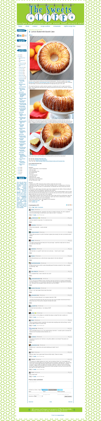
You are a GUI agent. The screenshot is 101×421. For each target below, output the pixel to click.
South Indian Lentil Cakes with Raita (22, 104)
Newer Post (31, 401)
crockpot (18, 189)
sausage (18, 203)
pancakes (18, 199)
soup (23, 205)
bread (25, 184)
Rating (36, 207)
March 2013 (21, 75)
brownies (24, 185)
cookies (24, 188)
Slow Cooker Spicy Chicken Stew (22, 148)
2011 (19, 168)
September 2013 (22, 64)
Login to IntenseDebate (44, 390)
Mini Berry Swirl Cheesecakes (41, 159)
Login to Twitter (60, 390)
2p (36, 305)
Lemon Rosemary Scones (44, 82)
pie (24, 199)
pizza (18, 200)
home (20, 26)
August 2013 (21, 67)
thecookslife (34, 295)
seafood (24, 203)
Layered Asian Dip (22, 86)
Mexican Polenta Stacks (22, 129)
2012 (19, 167)
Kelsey (32, 320)
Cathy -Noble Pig (34, 271)
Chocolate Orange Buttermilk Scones (22, 144)
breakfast (33, 201)
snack (20, 205)
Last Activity (40, 207)
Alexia (18, 183)
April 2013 (21, 73)
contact (34, 26)
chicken (18, 188)
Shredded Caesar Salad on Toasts (22, 136)
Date (33, 207)
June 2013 (21, 70)
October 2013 (21, 63)
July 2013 (21, 68)
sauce (25, 202)
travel (18, 206)
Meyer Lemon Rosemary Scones (21, 125)
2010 (19, 170)
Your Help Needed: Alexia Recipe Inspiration (22, 109)
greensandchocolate (36, 278)
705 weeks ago (36, 352)
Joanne (32, 240)
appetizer (22, 183)
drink (22, 192)
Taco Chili (21, 82)
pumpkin (24, 200)
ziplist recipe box (69, 26)
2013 (19, 56)
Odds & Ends (21, 92)
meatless (23, 196)
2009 (19, 172)
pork (21, 200)
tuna (20, 206)
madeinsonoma (35, 217)
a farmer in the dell (35, 232)
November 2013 (22, 60)
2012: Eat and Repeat (21, 182)
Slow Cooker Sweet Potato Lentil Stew (22, 122)
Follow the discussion (71, 205)
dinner (19, 192)
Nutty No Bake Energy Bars (22, 80)
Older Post (70, 401)
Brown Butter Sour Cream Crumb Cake (22, 118)
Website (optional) (61, 391)
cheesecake (24, 187)
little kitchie (33, 225)
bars (25, 183)
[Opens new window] (30, 35)
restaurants (57, 26)
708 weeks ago (37, 209)
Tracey (32, 209)
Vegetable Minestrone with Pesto (22, 114)
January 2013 (21, 78)
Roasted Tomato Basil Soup (40, 158)
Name (30, 391)
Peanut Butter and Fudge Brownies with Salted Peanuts (22, 95)
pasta (22, 199)
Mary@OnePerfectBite (35, 263)
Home (51, 401)
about (27, 26)
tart (25, 205)
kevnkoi (33, 328)
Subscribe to (31, 396)
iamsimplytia (34, 345)
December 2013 (22, 57)
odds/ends (24, 197)
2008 (19, 173)
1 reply (34, 214)
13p (41, 278)
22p (36, 328)
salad (25, 201)
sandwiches (19, 202)
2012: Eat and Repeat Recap (22, 150)
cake (36, 201)
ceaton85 (34, 305)
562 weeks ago (37, 372)
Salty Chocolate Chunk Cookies (22, 106)
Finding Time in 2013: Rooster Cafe (22, 89)
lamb (17, 196)
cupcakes (22, 189)
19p (38, 295)
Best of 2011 (21, 184)
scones (21, 203)
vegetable (21, 207)
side (18, 205)
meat (20, 196)
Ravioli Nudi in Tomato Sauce (22, 162)
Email (44, 391)
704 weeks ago (38, 359)
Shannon (33, 255)
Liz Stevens (33, 336)
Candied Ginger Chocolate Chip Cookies (22, 131)
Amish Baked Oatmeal (21, 139)
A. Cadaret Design (60, 415)
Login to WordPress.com (52, 390)
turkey (22, 206)
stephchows (33, 248)
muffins (18, 197)
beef (17, 184)
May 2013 (21, 72)
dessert (24, 191)
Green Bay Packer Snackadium (22, 142)
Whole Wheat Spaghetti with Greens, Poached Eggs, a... (22, 156)
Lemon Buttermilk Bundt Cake (22, 101)
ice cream (24, 194)
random (18, 201)
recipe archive (45, 26)
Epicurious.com (34, 164)
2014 (19, 54)
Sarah (33, 312)
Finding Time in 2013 (22, 164)
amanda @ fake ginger (35, 288)
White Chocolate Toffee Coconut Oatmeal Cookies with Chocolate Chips (50, 161)
